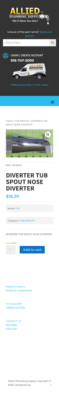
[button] (48, 134)
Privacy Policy (29, 388)
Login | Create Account (27, 55)
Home (9, 121)
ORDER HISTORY (16, 307)
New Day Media (40, 384)
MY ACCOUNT (14, 303)
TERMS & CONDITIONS (19, 290)
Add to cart (32, 250)
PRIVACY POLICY (15, 286)
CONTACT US (13, 321)
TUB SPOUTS (22, 121)
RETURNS (11, 325)
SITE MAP (11, 329)
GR (17, 208)
